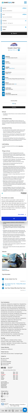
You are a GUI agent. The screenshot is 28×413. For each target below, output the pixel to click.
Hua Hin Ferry (14, 307)
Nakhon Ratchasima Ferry (13, 321)
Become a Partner (10, 353)
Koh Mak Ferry (16, 313)
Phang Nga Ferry (23, 324)
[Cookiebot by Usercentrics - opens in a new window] (21, 193)
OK (14, 218)
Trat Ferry (18, 335)
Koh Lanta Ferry (11, 311)
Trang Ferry (14, 335)
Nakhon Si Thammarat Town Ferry (7, 324)
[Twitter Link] (5, 393)
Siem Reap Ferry (4, 330)
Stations (19, 339)
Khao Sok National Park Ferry (12, 308)
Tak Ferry (2, 335)
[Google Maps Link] (2, 396)
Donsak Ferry (3, 307)
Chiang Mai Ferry (23, 304)
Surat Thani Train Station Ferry (6, 333)
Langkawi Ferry (10, 319)
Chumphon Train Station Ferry (19, 305)
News (10, 341)
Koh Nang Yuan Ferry (5, 315)
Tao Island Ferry (8, 335)
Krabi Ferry (17, 318)
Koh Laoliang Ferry (18, 311)
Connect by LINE (5, 364)
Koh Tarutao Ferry (16, 316)
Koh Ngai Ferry (12, 315)
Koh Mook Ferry (23, 313)
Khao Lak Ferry (4, 308)
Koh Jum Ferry (17, 310)
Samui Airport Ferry (10, 329)
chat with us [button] (21, 146)
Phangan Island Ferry (5, 326)
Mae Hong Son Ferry (17, 319)
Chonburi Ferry (3, 305)
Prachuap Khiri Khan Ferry (19, 326)
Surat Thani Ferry (17, 330)
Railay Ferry (11, 327)
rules (9, 73)
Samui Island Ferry (17, 329)
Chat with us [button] (4, 360)
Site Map (8, 344)
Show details (21, 214)
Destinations (6, 339)
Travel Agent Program (18, 353)
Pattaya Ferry (16, 324)
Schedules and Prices (13, 339)
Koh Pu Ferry (3, 316)
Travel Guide (3, 343)
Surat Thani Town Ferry (15, 332)
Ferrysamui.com (4, 349)
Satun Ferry (24, 329)
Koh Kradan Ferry (4, 311)
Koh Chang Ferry (11, 310)
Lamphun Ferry (4, 319)
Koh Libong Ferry (4, 313)
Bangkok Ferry (16, 304)
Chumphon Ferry (10, 305)
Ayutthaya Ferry (10, 304)
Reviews (18, 341)
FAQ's (21, 341)
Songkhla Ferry (10, 330)
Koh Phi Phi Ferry (19, 315)
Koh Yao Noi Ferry (4, 318)
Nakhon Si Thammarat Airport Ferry (18, 322)
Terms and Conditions (16, 343)
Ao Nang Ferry (3, 304)
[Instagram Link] (7, 393)
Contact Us (13, 344)
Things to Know (11, 68)
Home (2, 339)
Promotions (3, 341)
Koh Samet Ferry (9, 316)
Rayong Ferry (3, 329)
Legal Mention (9, 343)
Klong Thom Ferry (22, 308)
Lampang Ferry (23, 318)
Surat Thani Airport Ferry (5, 332)
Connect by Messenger (6, 361)
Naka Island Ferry (4, 321)
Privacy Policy (23, 343)
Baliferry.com (10, 349)
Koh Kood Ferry (23, 310)
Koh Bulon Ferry (4, 310)
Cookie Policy (3, 344)
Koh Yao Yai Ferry (11, 318)
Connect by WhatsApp (6, 363)
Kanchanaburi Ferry (21, 307)
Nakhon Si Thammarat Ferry (6, 322)
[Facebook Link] (2, 393)
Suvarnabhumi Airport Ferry (18, 333)
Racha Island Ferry (4, 327)
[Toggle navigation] (26, 2)
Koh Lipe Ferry (10, 313)
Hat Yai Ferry (9, 307)
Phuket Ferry (11, 326)
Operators (14, 341)
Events (7, 341)
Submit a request (5, 358)
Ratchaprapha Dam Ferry (18, 327)
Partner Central (3, 353)
